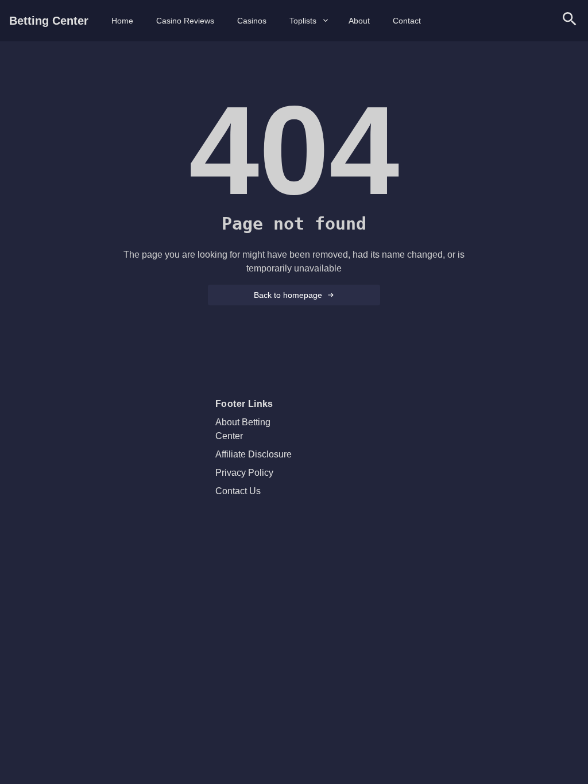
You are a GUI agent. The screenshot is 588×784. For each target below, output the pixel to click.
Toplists (302, 20)
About (359, 20)
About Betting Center (242, 429)
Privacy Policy (244, 473)
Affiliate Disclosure (253, 454)
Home (122, 20)
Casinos (251, 20)
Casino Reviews (185, 20)
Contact (407, 20)
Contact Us (238, 491)
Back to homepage (288, 295)
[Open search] (569, 21)
